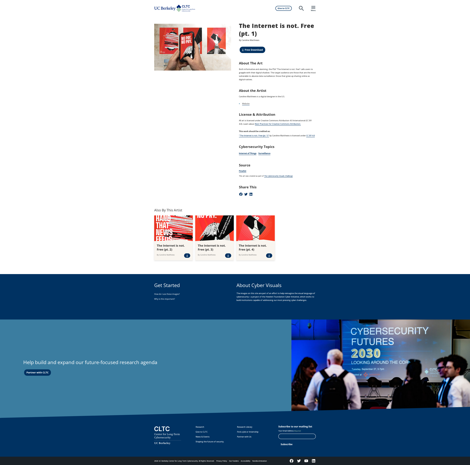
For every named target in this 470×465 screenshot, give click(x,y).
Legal (238, 307)
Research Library (244, 427)
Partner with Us (244, 436)
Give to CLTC (284, 8)
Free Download (254, 49)
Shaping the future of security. (210, 441)
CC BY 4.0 (310, 135)
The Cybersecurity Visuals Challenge (278, 176)
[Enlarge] (228, 27)
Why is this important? (164, 299)
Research (200, 427)
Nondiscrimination (259, 461)
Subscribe (287, 444)
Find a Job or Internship (247, 431)
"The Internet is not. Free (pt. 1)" (254, 135)
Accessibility (245, 461)
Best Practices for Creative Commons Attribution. (278, 124)
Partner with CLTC (37, 372)
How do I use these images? (167, 294)
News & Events (203, 436)
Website (246, 103)
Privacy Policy (221, 461)
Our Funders (234, 461)
